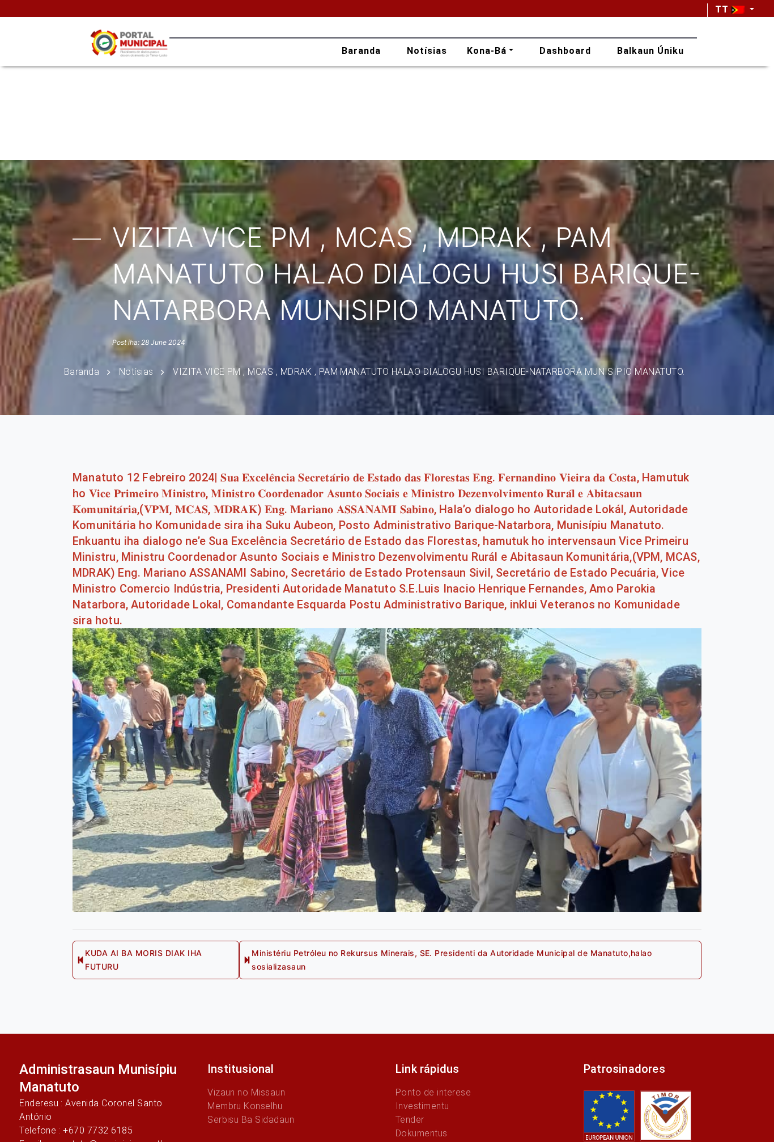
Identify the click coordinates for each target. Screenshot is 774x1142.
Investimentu (422, 1106)
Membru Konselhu (244, 1106)
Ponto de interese (433, 1092)
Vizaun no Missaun (246, 1092)
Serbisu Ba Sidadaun (250, 1119)
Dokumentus (421, 1133)
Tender (409, 1119)
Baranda (81, 371)
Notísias (136, 371)
